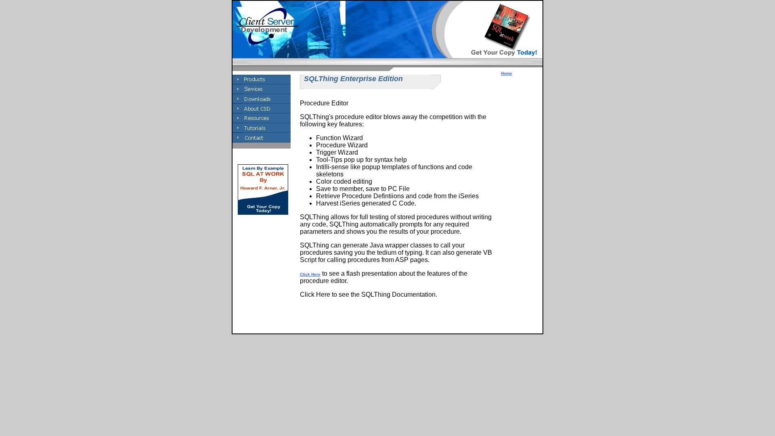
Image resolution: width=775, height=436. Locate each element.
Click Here (310, 274)
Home (506, 73)
